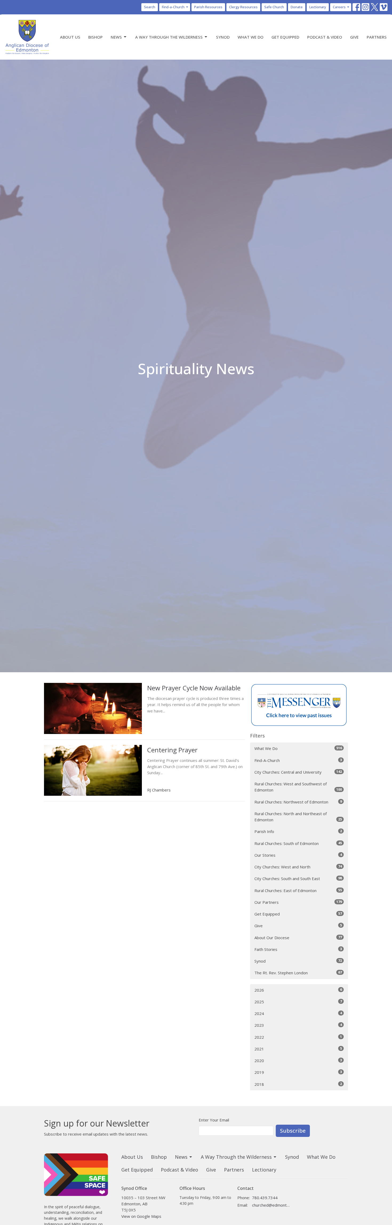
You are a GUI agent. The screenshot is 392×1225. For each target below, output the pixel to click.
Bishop (95, 37)
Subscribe (293, 1130)
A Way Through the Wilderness (169, 37)
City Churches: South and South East (298, 878)
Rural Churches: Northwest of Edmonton (298, 802)
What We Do (250, 37)
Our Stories (298, 855)
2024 (298, 1013)
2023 (298, 1025)
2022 (298, 1037)
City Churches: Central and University (298, 772)
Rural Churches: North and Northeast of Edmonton (298, 816)
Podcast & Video (324, 37)
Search (149, 7)
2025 (298, 1001)
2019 (298, 1072)
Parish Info (298, 831)
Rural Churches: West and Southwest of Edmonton (298, 787)
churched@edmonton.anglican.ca (271, 1205)
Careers (339, 7)
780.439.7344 (265, 1197)
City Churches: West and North (298, 866)
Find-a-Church (173, 7)
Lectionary (317, 7)
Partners (377, 37)
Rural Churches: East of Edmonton (298, 890)
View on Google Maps (141, 1216)
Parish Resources (208, 7)
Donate (297, 7)
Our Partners (298, 902)
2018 (298, 1084)
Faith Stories (298, 949)
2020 (298, 1060)
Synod (223, 37)
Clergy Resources (243, 7)
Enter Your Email (214, 1120)
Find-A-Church (298, 760)
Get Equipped (285, 37)
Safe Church (274, 7)
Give (354, 37)
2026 (298, 990)
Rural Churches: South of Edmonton (298, 843)
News (116, 37)
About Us (70, 37)
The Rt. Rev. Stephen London (298, 972)
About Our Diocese (298, 937)
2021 (298, 1048)
